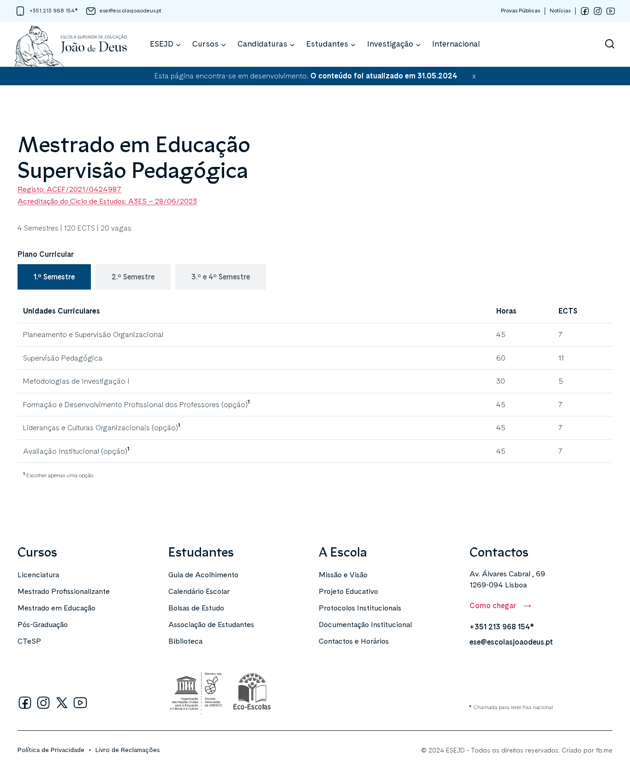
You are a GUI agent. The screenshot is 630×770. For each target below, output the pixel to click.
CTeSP (29, 641)
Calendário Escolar (199, 591)
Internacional (456, 43)
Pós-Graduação (43, 624)
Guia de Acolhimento (203, 574)
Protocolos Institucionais (360, 608)
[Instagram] (597, 11)
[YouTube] (610, 11)
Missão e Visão (343, 574)
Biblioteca (185, 641)
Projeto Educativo (348, 591)
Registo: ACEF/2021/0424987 (69, 189)
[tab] (54, 277)
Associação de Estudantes (211, 624)
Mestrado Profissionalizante (64, 591)
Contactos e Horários (354, 641)
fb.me (604, 750)
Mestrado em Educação (56, 608)
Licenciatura (38, 574)
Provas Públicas (520, 10)
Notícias (560, 10)
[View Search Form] (609, 44)
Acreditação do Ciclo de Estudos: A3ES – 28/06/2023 (107, 201)
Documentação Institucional (365, 624)
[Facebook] (584, 11)
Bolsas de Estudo (196, 608)
